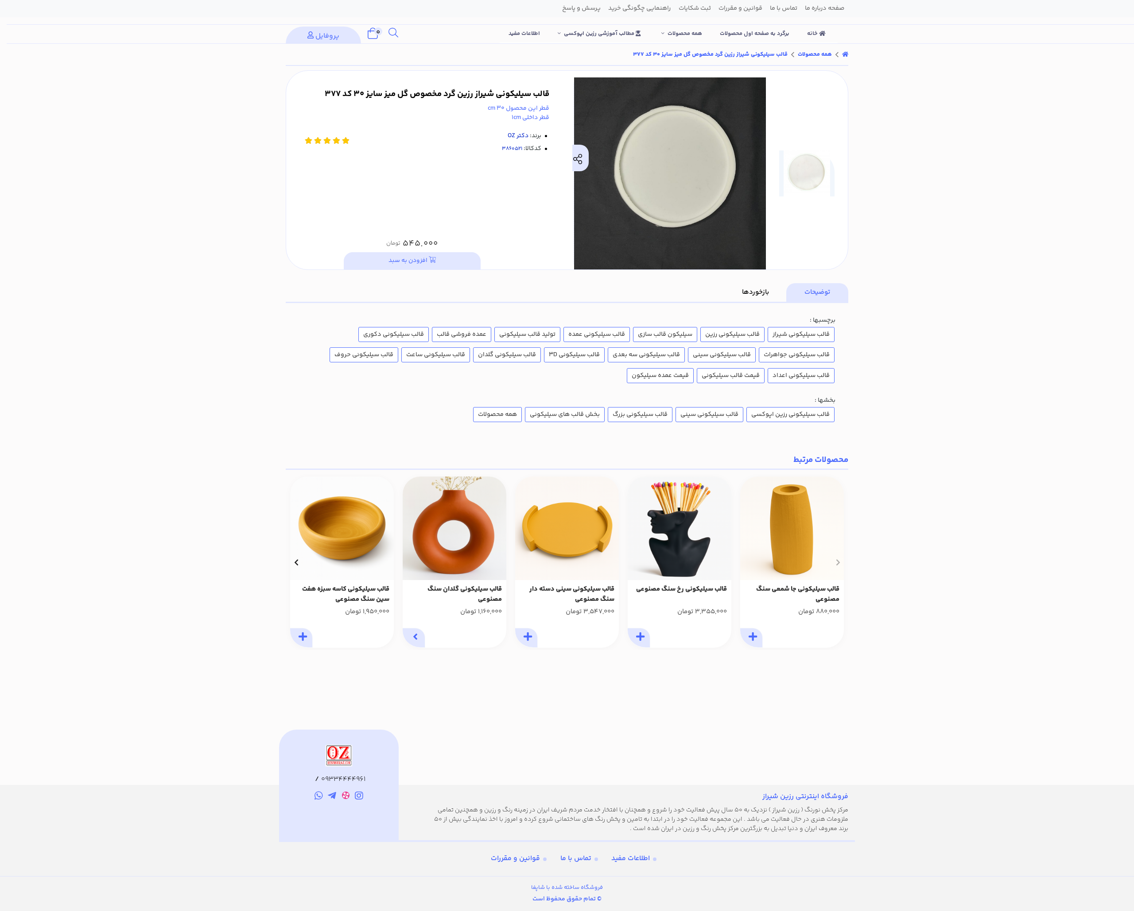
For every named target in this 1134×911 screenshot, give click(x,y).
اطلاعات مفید (524, 33)
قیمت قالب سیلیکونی (731, 376)
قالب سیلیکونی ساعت (435, 355)
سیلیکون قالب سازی (665, 334)
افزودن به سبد (408, 260)
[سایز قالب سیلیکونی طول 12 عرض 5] (792, 528)
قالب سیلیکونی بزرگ (640, 414)
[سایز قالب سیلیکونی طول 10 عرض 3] (454, 528)
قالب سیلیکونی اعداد (801, 376)
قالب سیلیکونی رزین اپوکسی (790, 414)
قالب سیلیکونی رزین (732, 334)
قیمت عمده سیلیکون (660, 376)
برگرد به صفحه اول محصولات (754, 33)
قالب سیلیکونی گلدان (507, 355)
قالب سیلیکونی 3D (574, 355)
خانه (813, 33)
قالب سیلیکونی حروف (363, 355)
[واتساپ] (319, 797)
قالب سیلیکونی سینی (722, 355)
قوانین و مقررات (515, 858)
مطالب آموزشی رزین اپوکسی (600, 33)
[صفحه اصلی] (845, 54)
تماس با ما (575, 858)
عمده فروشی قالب (461, 334)
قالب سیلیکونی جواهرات (797, 355)
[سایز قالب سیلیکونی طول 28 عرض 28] (567, 528)
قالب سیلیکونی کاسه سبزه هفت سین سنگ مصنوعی (345, 594)
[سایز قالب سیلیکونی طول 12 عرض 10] (679, 528)
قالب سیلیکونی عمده (596, 334)
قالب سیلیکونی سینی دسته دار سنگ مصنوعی (571, 594)
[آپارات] (346, 797)
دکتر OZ (518, 136)
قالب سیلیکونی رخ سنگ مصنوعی (681, 589)
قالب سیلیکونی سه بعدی (646, 355)
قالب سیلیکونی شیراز (801, 334)
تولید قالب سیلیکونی (527, 334)
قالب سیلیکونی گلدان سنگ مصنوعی (464, 594)
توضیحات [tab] (817, 292)
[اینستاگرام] (359, 797)
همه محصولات (685, 33)
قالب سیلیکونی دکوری (393, 334)
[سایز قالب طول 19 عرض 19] (342, 528)
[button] (838, 562)
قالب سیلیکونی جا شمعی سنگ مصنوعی (797, 594)
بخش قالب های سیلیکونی (565, 414)
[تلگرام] (332, 797)
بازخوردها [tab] (755, 292)
